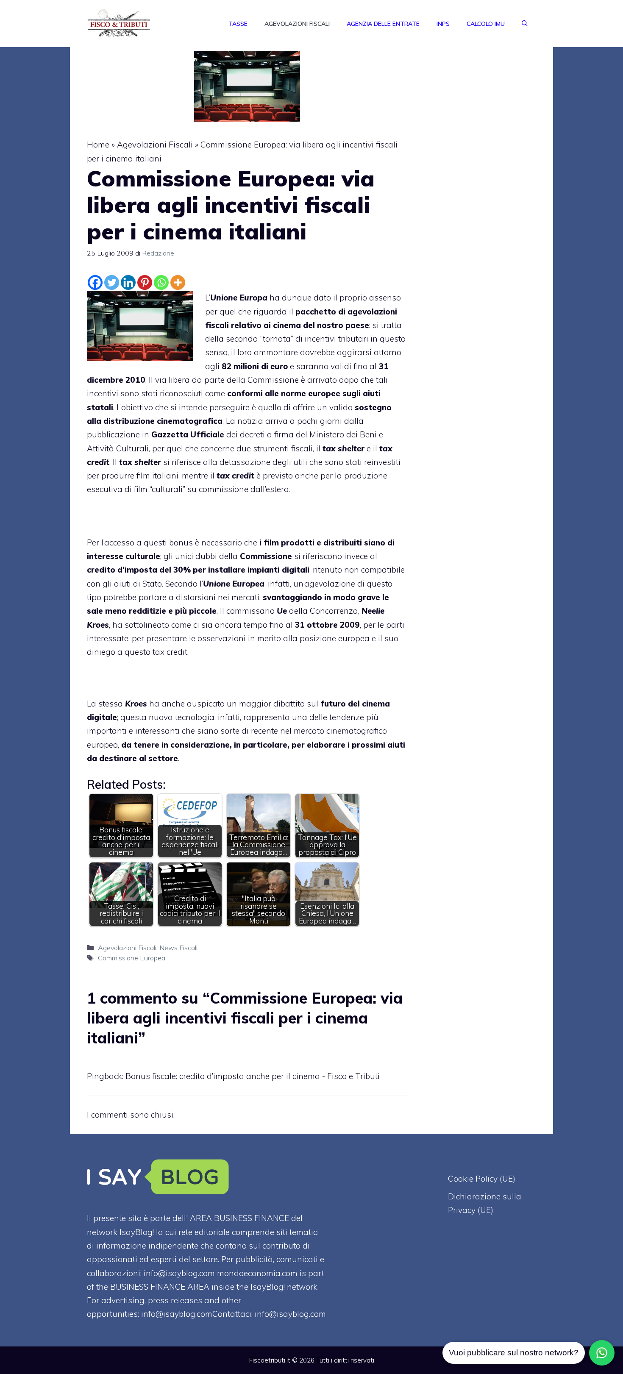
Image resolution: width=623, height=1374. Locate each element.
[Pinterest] (144, 282)
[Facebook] (95, 282)
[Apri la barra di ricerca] (524, 23)
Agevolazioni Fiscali (297, 24)
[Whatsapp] (161, 282)
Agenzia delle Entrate (383, 24)
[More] (177, 282)
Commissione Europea (131, 958)
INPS (443, 24)
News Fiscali (178, 947)
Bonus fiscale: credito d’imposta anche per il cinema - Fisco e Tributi (252, 1076)
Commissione (273, 380)
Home (98, 144)
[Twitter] (111, 282)
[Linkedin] (128, 282)
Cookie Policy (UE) (481, 1179)
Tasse (238, 24)
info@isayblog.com (290, 1314)
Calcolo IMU (486, 24)
